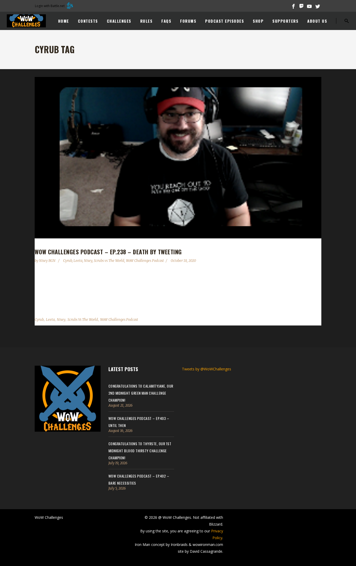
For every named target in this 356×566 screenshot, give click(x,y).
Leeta (77, 260)
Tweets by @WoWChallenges (206, 368)
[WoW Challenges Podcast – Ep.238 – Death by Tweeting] (178, 157)
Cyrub (67, 260)
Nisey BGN (47, 260)
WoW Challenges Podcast (145, 260)
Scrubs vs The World (109, 260)
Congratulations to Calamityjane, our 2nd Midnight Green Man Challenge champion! (140, 393)
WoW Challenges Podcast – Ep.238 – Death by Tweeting (108, 252)
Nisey (88, 260)
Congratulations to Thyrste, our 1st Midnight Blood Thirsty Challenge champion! (139, 450)
